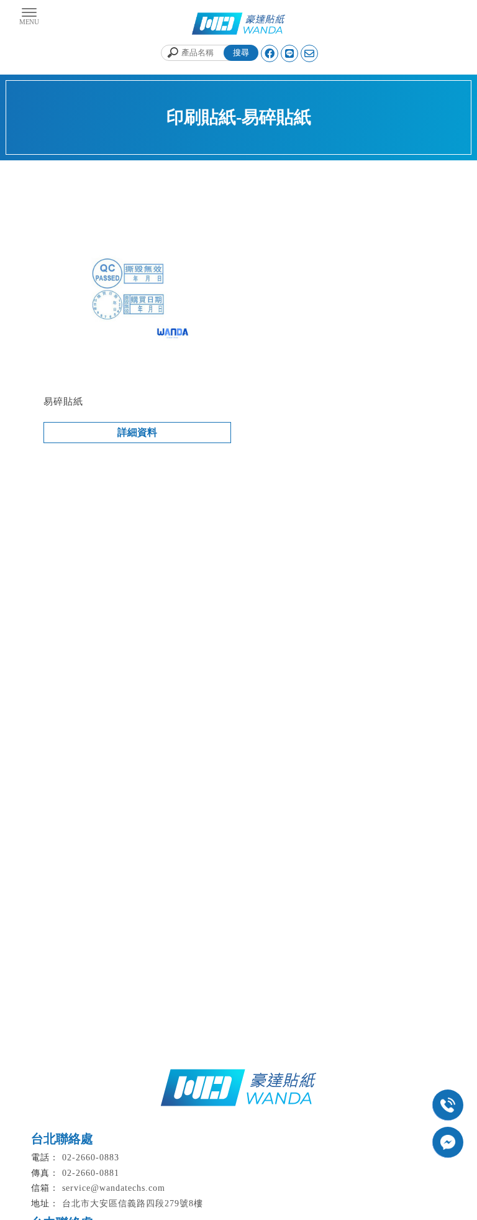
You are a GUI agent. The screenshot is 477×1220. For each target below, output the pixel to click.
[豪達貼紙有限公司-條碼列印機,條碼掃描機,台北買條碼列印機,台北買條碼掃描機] (238, 25)
